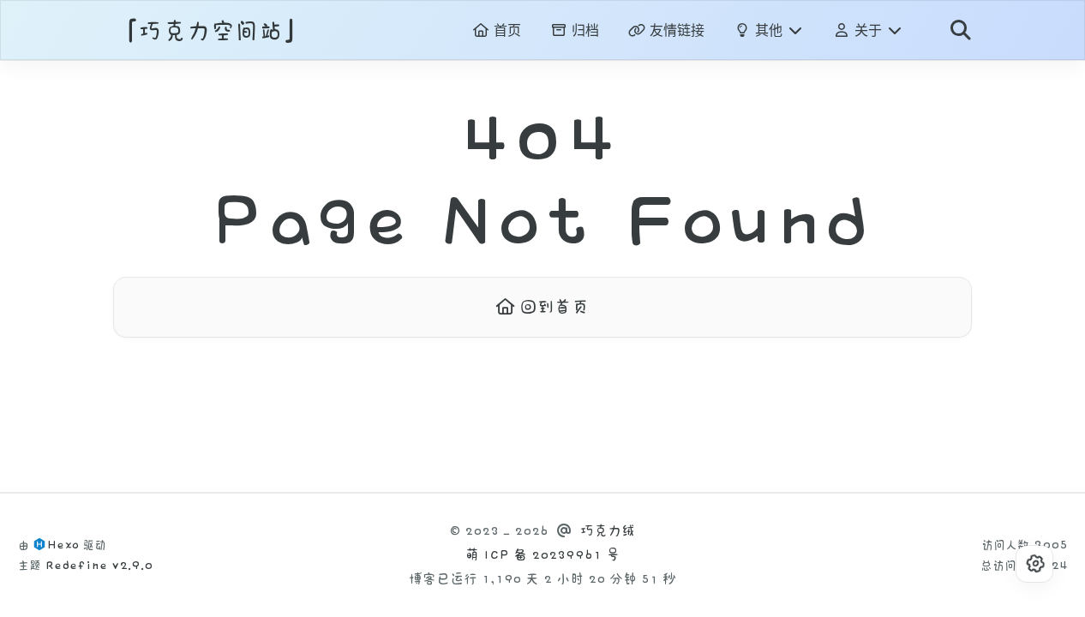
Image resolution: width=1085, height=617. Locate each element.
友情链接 (674, 30)
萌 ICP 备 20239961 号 (542, 555)
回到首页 (552, 307)
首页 (505, 30)
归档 (583, 30)
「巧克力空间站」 (211, 31)
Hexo (62, 545)
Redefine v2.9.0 (99, 565)
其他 (769, 30)
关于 (868, 30)
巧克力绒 (607, 531)
